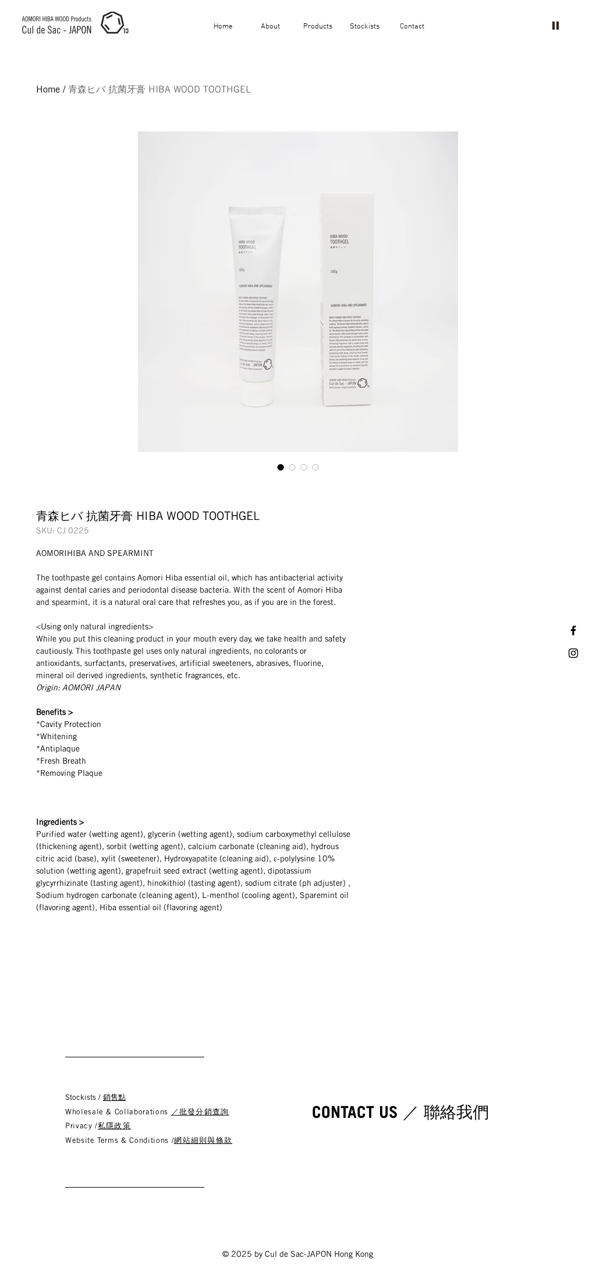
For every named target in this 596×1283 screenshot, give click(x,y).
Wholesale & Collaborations (118, 1111)
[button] (270, 26)
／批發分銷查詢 (200, 1111)
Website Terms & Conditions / (119, 1140)
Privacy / (81, 1125)
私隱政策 (114, 1125)
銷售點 (114, 1097)
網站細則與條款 (203, 1140)
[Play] (555, 24)
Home (48, 89)
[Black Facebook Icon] (573, 630)
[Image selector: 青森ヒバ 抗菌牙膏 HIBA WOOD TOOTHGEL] (280, 467)
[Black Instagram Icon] (573, 653)
